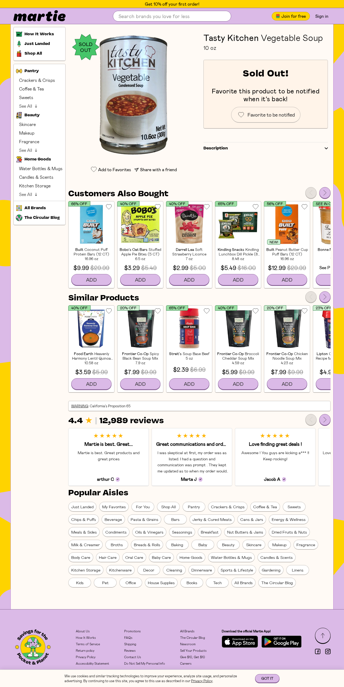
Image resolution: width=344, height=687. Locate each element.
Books (192, 582)
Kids (80, 582)
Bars (175, 519)
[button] (133, 94)
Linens (297, 569)
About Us (83, 631)
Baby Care (161, 557)
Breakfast (209, 532)
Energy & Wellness (289, 519)
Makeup (26, 132)
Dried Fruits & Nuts (289, 532)
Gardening (271, 569)
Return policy (85, 650)
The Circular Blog (277, 582)
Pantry (194, 506)
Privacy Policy (85, 657)
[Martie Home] (34, 16)
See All (25, 105)
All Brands (243, 582)
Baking (177, 544)
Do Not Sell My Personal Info (144, 663)
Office (131, 582)
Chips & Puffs (83, 519)
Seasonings (182, 532)
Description (215, 148)
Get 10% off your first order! (172, 4)
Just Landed (82, 506)
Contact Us (132, 657)
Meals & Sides (84, 532)
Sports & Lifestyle (237, 569)
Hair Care (108, 557)
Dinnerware (201, 569)
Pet (105, 582)
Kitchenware (120, 569)
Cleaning (174, 569)
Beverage (113, 519)
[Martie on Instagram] (328, 651)
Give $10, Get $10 (192, 657)
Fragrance (29, 141)
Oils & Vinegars (149, 532)
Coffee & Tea (31, 88)
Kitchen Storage (35, 185)
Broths (117, 544)
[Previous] (311, 192)
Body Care (80, 557)
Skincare (27, 124)
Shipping (130, 644)
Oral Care (134, 557)
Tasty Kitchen (231, 37)
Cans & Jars (251, 519)
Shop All (168, 506)
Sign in (321, 16)
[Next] (325, 192)
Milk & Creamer (85, 544)
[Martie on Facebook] (317, 651)
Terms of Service (88, 644)
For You (143, 506)
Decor (148, 569)
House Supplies (161, 582)
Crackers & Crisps (37, 80)
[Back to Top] (323, 635)
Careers (186, 663)
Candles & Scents (36, 177)
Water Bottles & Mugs (41, 168)
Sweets (26, 97)
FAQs (128, 637)
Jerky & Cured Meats (212, 519)
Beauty (228, 544)
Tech (217, 582)
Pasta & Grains (144, 519)
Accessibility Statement (92, 663)
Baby (202, 544)
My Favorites (114, 506)
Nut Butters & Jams (245, 532)
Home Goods (191, 557)
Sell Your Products (193, 650)
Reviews (130, 650)
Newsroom (188, 644)
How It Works (86, 637)
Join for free (293, 16)
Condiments (116, 532)
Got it (267, 678)
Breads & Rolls (147, 544)
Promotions (132, 631)
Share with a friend (158, 169)
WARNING (79, 406)
